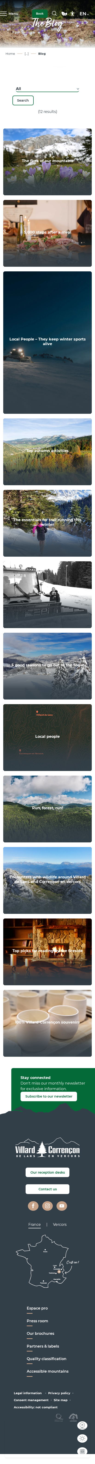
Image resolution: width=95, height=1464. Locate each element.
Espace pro (37, 1308)
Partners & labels (43, 1346)
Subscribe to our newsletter (48, 1096)
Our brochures (40, 1333)
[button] (54, 13)
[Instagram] (47, 1206)
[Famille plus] (73, 1417)
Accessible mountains (47, 1371)
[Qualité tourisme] (59, 1417)
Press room (37, 1321)
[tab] (34, 1224)
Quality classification (46, 1359)
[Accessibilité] (72, 14)
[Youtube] (61, 1206)
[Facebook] (33, 1206)
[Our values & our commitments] (64, 16)
